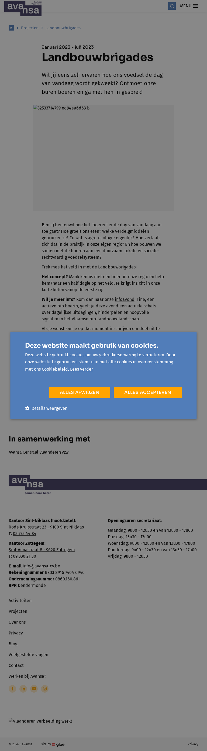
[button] (46, 408)
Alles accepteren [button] (147, 392)
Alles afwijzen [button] (80, 392)
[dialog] (103, 375)
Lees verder (81, 369)
